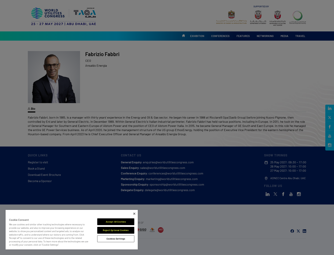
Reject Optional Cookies (116, 230)
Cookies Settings (115, 238)
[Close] (134, 214)
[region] (72, 229)
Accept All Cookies (116, 221)
